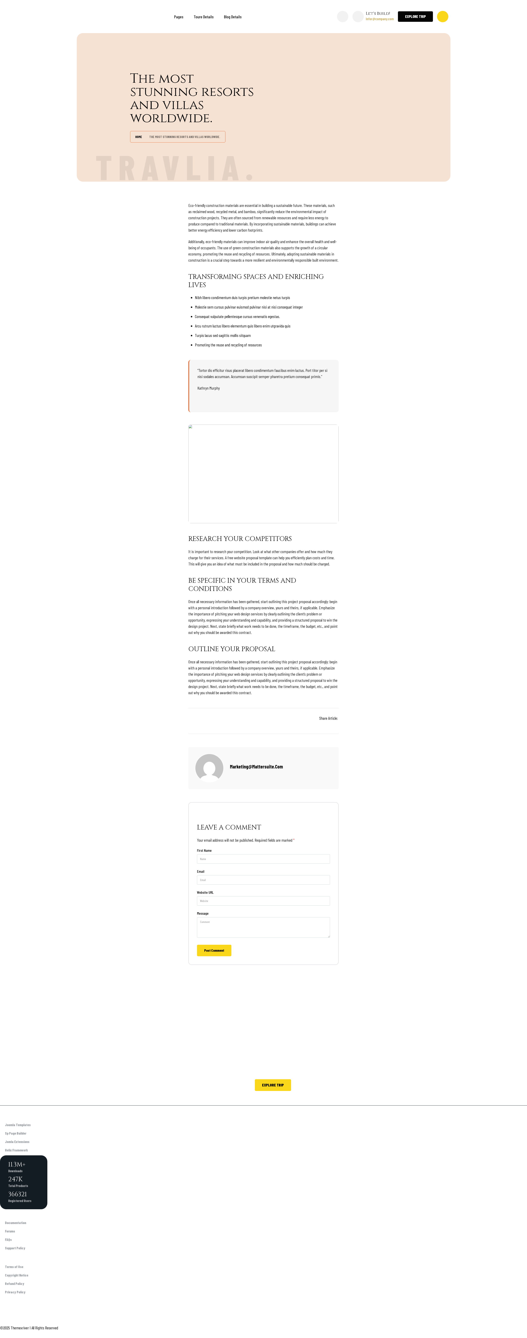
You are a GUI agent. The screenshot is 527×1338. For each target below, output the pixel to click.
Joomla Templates (18, 1125)
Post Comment (214, 950)
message (203, 913)
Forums (10, 1231)
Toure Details (204, 16)
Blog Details (233, 16)
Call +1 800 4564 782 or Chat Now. (326, 1085)
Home (138, 137)
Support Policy (15, 1248)
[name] (337, 724)
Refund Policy (14, 1283)
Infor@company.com (380, 18)
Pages (178, 16)
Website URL (205, 892)
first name (204, 850)
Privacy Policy (15, 1292)
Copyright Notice (16, 1275)
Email (200, 871)
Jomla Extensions (17, 1142)
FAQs (8, 1239)
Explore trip (273, 1085)
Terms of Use (14, 1267)
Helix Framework (16, 1150)
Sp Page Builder (15, 1133)
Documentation (15, 1223)
